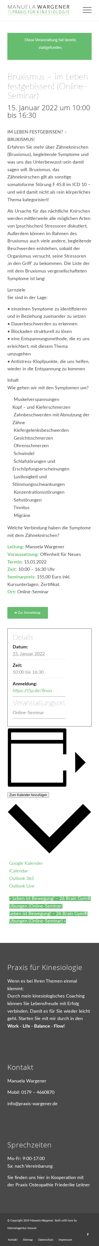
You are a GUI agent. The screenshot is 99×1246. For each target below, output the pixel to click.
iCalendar (18, 871)
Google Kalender (26, 863)
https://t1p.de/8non (32, 691)
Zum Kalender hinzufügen (28, 795)
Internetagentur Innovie (22, 1228)
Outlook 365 (21, 878)
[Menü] (85, 10)
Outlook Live (22, 886)
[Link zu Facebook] (88, 1234)
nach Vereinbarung (34, 1166)
